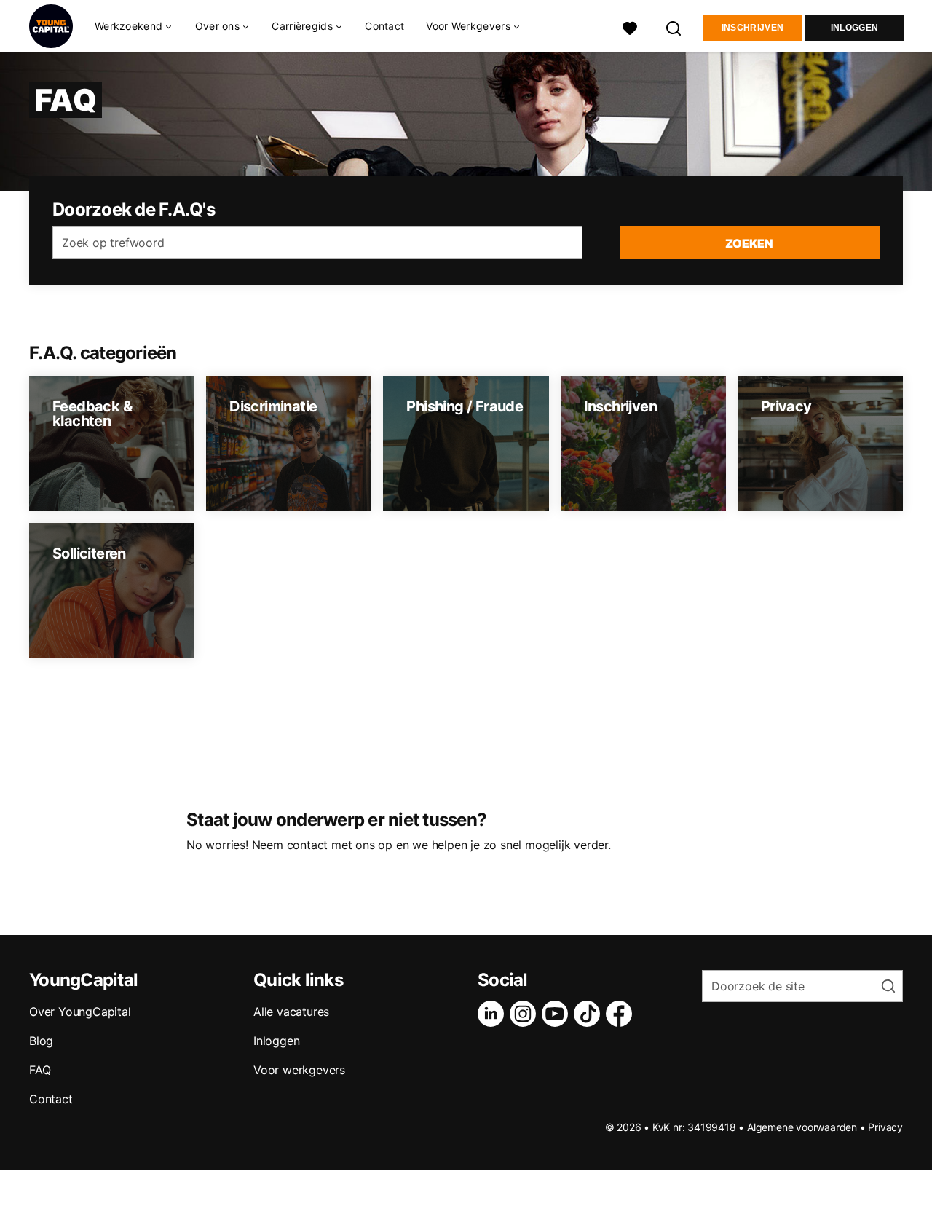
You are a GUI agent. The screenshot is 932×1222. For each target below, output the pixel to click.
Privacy (885, 1127)
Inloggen (854, 28)
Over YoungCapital (80, 1011)
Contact (384, 26)
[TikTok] (590, 1014)
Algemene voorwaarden (802, 1127)
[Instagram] (526, 1014)
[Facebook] (622, 1014)
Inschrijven (752, 28)
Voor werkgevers (299, 1070)
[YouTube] (558, 1014)
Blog (41, 1040)
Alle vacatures (291, 1011)
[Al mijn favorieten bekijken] (629, 26)
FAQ (39, 1070)
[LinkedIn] (494, 1014)
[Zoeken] (674, 26)
